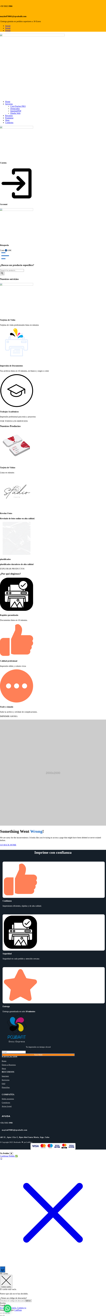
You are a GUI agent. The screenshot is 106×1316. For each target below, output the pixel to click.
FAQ (3, 1084)
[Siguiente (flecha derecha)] (4, 1315)
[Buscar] (2, 273)
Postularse (9, 118)
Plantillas (6, 1087)
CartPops (18, 1310)
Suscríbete (38, 1055)
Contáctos (9, 122)
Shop (7, 120)
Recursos (9, 115)
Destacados (15, 108)
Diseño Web (15, 113)
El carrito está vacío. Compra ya (13, 1308)
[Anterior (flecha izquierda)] (1, 1315)
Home (7, 102)
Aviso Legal (7, 1106)
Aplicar (28, 1301)
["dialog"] (53, 1292)
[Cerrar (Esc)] (9, 1313)
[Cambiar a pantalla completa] (4, 1313)
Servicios (9, 104)
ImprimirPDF (15, 111)
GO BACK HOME (8, 845)
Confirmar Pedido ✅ (9, 1156)
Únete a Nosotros (9, 1065)
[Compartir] (6, 1313)
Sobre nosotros (8, 1099)
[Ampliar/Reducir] (1, 1313)
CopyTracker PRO (18, 106)
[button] (7, 1308)
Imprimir (5, 1076)
